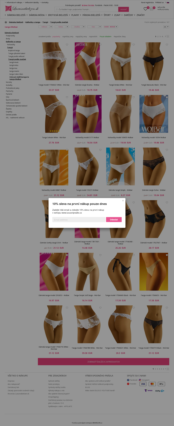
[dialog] (87, 213)
